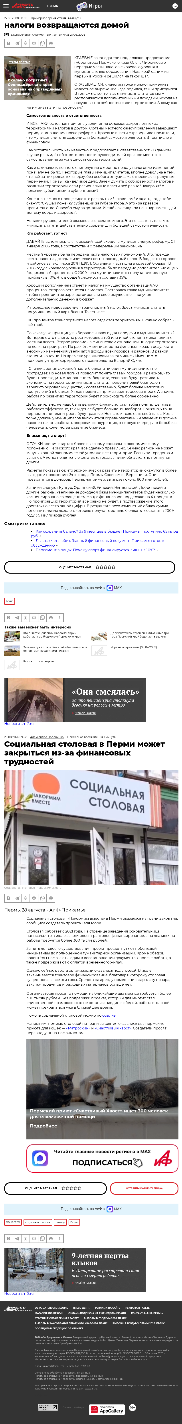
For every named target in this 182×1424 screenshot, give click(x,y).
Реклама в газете (137, 1307)
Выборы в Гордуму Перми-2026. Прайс (139, 1323)
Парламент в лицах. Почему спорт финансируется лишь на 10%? (95, 550)
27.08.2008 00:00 (15, 18)
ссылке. (108, 1015)
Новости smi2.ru (19, 724)
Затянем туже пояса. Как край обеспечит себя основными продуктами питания (55, 649)
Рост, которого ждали (38, 661)
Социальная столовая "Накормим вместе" (33, 887)
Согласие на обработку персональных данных (62, 1372)
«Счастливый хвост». (113, 1028)
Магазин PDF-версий (49, 1313)
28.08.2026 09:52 (15, 737)
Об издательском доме (51, 1307)
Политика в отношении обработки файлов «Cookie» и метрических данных (79, 1379)
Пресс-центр (81, 1307)
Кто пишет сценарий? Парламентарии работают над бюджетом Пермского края (52, 634)
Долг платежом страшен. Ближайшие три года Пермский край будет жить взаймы (140, 634)
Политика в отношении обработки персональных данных (69, 1375)
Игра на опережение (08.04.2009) (134, 647)
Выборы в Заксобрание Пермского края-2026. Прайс (71, 1323)
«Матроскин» (78, 1028)
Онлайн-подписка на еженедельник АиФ (97, 1313)
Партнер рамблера (73, 1407)
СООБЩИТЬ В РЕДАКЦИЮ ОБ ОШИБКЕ (59, 1328)
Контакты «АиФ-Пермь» (147, 1313)
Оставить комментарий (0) (144, 1188)
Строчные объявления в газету (57, 1318)
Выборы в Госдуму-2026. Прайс (105, 1318)
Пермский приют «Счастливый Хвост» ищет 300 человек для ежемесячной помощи (99, 1113)
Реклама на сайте (107, 1307)
